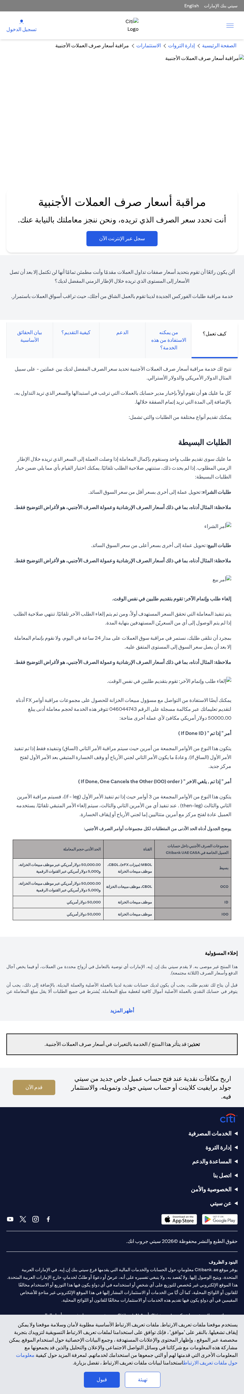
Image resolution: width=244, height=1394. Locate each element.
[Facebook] (48, 1219)
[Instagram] (35, 1219)
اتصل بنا (222, 1175)
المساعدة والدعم (212, 1161)
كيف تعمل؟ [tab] (215, 334)
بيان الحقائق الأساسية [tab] (29, 336)
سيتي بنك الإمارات (221, 5)
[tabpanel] (122, 646)
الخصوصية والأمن (211, 1189)
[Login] (21, 21)
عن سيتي (221, 1203)
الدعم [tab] (122, 332)
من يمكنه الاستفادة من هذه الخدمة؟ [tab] (168, 340)
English (191, 5)
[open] (230, 25)
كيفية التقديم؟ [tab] (76, 332)
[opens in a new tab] (220, 1219)
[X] (23, 1219)
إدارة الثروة (219, 1147)
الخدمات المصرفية (210, 1133)
